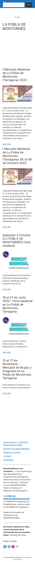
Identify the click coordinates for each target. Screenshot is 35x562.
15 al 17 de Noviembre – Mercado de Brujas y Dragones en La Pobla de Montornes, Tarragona (17, 369)
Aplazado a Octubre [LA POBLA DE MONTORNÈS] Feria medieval (16, 240)
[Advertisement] (17, 49)
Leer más (7, 144)
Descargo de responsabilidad (16, 448)
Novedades (8, 460)
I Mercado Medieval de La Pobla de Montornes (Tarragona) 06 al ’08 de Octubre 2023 (17, 156)
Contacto (7, 456)
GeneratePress (17, 559)
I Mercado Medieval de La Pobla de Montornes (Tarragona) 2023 (16, 75)
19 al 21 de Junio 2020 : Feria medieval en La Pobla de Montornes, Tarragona (17, 304)
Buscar (4, 1)
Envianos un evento (12, 452)
